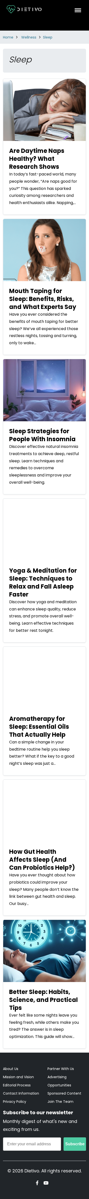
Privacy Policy (14, 1101)
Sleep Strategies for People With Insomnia (42, 435)
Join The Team (60, 1101)
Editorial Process (17, 1085)
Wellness (28, 37)
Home (8, 37)
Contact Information (21, 1093)
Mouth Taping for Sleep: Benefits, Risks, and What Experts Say (42, 299)
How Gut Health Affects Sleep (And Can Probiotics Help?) (42, 860)
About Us (10, 1068)
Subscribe (75, 1144)
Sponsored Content (64, 1093)
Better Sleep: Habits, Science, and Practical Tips (43, 1000)
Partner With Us (60, 1068)
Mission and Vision (18, 1076)
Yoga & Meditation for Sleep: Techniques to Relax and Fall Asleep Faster (43, 582)
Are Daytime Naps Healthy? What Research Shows (36, 159)
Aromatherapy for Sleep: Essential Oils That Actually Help (39, 727)
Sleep (47, 37)
